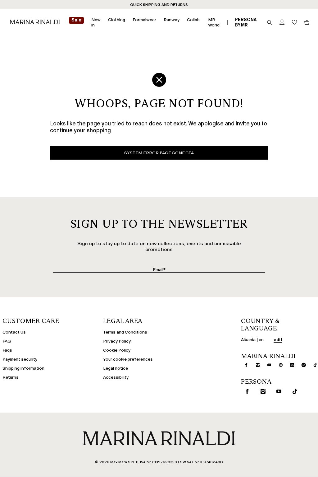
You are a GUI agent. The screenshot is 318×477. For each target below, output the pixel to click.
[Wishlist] (294, 22)
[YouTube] (267, 365)
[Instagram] (255, 365)
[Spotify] (301, 365)
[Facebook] (244, 365)
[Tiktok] (313, 365)
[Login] (282, 22)
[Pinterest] (278, 365)
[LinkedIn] (290, 365)
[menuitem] (76, 22)
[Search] (269, 22)
